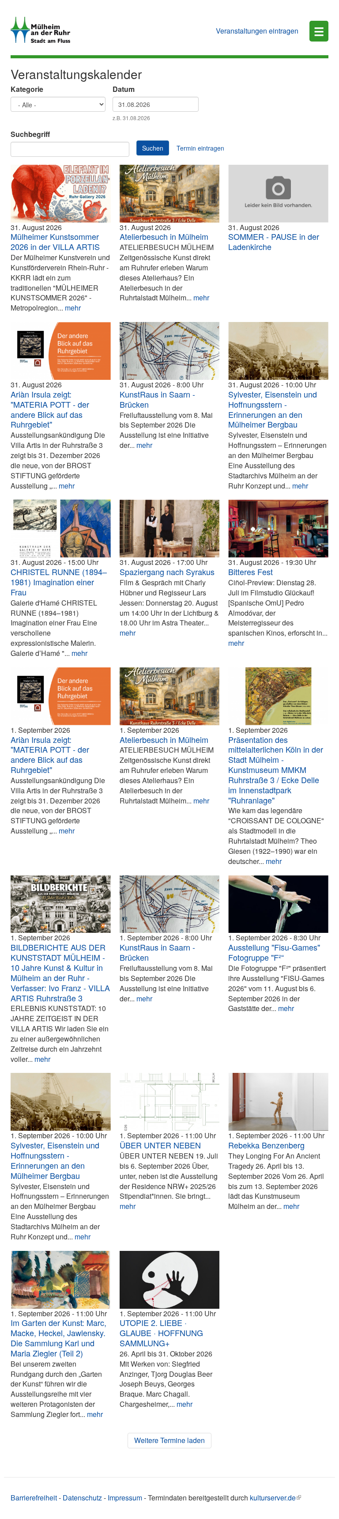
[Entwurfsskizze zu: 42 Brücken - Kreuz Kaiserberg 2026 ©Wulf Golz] (170, 351)
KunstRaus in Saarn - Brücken (157, 399)
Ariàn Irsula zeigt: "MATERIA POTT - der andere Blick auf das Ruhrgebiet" (50, 409)
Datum (124, 89)
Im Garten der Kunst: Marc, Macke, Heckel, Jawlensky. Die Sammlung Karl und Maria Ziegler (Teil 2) (58, 1338)
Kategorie (27, 89)
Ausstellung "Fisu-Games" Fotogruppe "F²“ (274, 952)
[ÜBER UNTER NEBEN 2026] (170, 1102)
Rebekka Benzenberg (266, 1145)
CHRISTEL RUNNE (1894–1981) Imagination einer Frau (59, 582)
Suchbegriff (30, 134)
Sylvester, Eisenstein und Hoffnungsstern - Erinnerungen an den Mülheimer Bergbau (272, 409)
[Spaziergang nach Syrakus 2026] (170, 528)
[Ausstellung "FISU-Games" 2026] (278, 904)
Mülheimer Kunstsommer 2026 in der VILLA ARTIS (55, 241)
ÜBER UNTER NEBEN (160, 1145)
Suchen (152, 148)
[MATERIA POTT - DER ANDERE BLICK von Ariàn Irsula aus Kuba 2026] (61, 351)
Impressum (125, 1497)
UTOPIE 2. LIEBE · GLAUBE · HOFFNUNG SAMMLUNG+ (161, 1333)
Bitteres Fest (250, 571)
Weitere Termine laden (169, 1440)
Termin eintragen (200, 148)
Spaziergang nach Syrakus (167, 571)
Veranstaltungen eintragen (257, 31)
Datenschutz (82, 1497)
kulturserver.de (273, 1497)
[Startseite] (44, 30)
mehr (73, 308)
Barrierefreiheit (34, 1497)
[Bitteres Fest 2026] (278, 528)
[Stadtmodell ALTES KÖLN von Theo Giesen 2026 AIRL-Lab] (278, 696)
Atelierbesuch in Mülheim (164, 236)
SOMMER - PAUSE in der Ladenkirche (273, 241)
